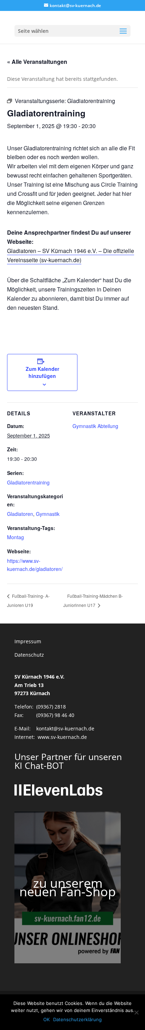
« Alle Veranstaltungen (37, 62)
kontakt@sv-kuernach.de (65, 728)
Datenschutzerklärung (77, 1019)
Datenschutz (29, 654)
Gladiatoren (20, 513)
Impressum (27, 641)
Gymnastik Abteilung (95, 425)
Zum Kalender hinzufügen (42, 372)
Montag (15, 537)
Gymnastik (47, 513)
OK (46, 1019)
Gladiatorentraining (28, 482)
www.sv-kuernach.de (62, 737)
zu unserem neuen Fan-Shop (67, 887)
